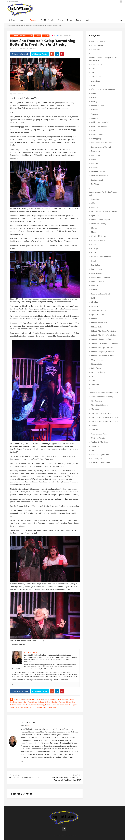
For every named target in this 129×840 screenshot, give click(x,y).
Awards (94, 85)
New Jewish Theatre (99, 236)
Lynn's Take (95, 216)
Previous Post (14, 775)
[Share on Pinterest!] (62, 54)
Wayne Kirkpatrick (49, 707)
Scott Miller (24, 707)
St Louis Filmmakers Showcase (103, 339)
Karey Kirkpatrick (39, 702)
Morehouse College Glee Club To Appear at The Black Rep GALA (66, 778)
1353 (29, 725)
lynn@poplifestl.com (13, 1)
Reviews (38, 36)
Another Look (96, 64)
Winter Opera (96, 459)
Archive (94, 69)
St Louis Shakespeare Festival (102, 347)
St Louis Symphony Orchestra (102, 352)
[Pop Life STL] (20, 10)
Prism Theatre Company (100, 277)
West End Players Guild (100, 455)
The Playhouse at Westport (101, 413)
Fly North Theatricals (99, 176)
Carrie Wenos (18, 699)
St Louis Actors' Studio (99, 323)
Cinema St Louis (97, 106)
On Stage (94, 249)
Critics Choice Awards (99, 126)
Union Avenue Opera (99, 434)
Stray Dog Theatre (98, 372)
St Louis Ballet (96, 327)
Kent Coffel (51, 702)
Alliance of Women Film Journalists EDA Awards (103, 59)
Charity (94, 102)
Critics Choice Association (101, 122)
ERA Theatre (96, 155)
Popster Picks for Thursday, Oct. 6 (24, 777)
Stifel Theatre (96, 368)
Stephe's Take (96, 364)
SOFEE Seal (95, 306)
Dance (93, 130)
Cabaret (94, 97)
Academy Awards (98, 41)
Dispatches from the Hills (101, 147)
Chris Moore (39, 699)
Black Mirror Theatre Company (103, 89)
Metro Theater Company (100, 220)
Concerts (94, 114)
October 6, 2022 (30, 48)
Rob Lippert (73, 705)
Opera (93, 253)
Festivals (94, 168)
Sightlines (95, 302)
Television (95, 385)
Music (60, 20)
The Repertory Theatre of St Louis (104, 417)
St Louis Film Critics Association (103, 331)
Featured (15, 25)
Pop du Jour (95, 265)
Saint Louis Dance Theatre (101, 294)
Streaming (95, 376)
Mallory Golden (15, 705)
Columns (94, 110)
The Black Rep (96, 401)
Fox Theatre (95, 184)
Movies (23, 20)
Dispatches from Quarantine (102, 143)
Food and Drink (97, 180)
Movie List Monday (98, 224)
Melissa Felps (50, 705)
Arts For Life (96, 77)
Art (92, 73)
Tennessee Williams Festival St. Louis (103, 393)
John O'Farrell (28, 702)
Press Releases (96, 273)
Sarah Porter (14, 707)
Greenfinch (95, 199)
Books (93, 93)
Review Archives (97, 282)
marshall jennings (37, 705)
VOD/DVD (95, 446)
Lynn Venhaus (17, 48)
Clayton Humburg (50, 699)
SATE (93, 298)
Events (79, 20)
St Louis (94, 319)
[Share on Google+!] (52, 54)
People (94, 261)
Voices (89, 20)
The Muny (95, 409)
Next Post (76, 775)
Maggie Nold (70, 702)
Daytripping (96, 139)
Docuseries (95, 151)
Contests (94, 118)
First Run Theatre (98, 172)
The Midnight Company (100, 405)
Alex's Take (95, 49)
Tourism (94, 430)
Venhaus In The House (99, 442)
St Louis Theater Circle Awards (103, 356)
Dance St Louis (96, 135)
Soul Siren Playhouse (99, 310)
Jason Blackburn (63, 699)
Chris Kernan (29, 699)
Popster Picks (96, 269)
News (69, 20)
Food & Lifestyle (47, 20)
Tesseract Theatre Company (102, 397)
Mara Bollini (26, 705)
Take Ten (94, 380)
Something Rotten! (35, 707)
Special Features (97, 315)
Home (13, 20)
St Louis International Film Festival (104, 343)
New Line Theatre (26, 36)
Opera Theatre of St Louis (101, 257)
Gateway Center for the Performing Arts (103, 193)
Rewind (94, 290)
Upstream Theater (98, 438)
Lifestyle (94, 203)
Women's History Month (100, 463)
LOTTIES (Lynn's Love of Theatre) (104, 211)
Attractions (95, 81)
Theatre (33, 20)
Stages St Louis (97, 360)
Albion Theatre (97, 45)
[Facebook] (12, 685)
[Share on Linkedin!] (57, 54)
